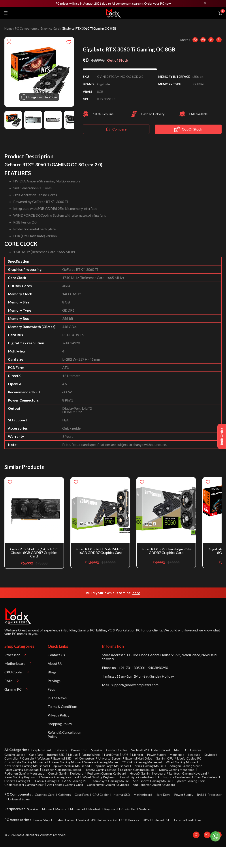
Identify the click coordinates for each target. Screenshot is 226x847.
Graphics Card (50, 28)
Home (8, 28)
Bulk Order (222, 436)
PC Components (26, 28)
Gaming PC (86, 630)
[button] (113, 3)
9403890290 (158, 667)
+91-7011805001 (132, 667)
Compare (119, 129)
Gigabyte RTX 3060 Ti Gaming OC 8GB (89, 28)
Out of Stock (192, 129)
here (136, 593)
